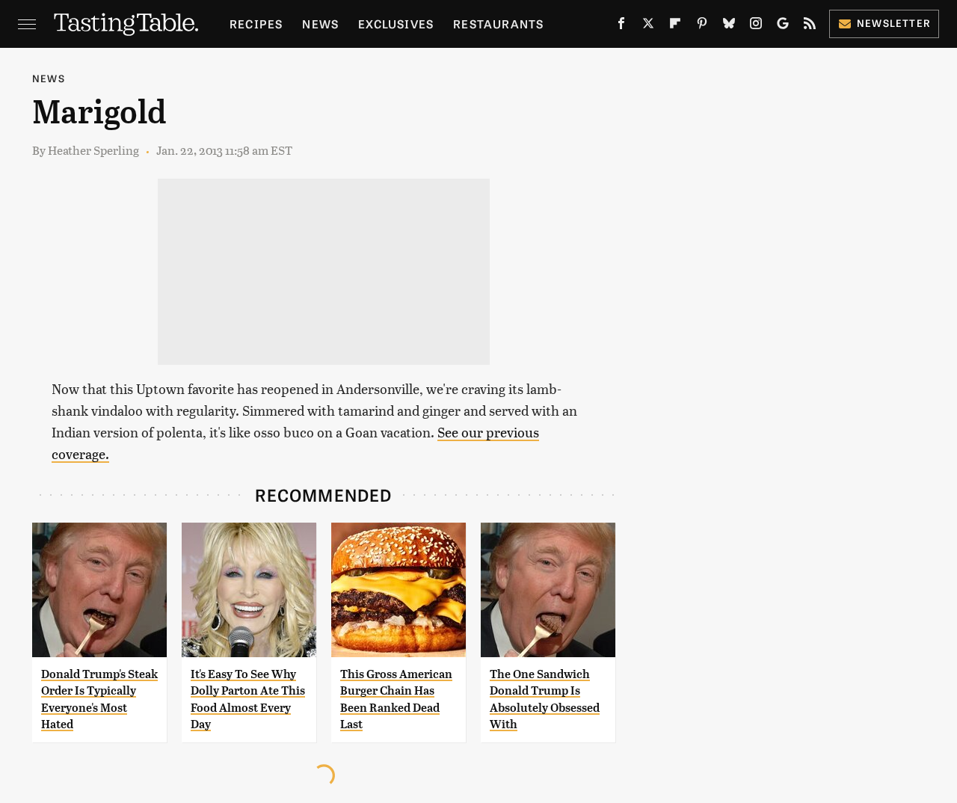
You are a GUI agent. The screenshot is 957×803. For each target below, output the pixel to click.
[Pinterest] (702, 26)
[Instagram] (755, 26)
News (320, 23)
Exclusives (396, 23)
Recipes (256, 23)
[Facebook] (621, 26)
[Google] (782, 26)
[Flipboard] (675, 26)
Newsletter (894, 23)
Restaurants (498, 23)
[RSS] (809, 26)
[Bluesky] (728, 26)
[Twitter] (648, 26)
